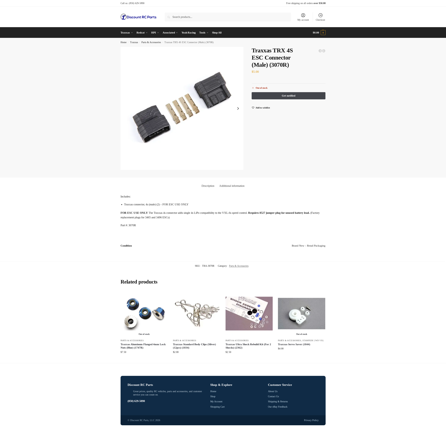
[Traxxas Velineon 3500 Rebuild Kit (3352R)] (323, 51)
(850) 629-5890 (136, 3)
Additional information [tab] (231, 185)
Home (124, 42)
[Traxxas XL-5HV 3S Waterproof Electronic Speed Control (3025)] (320, 51)
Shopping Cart (217, 406)
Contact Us (273, 396)
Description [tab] (208, 185)
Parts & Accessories (151, 42)
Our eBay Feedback (277, 406)
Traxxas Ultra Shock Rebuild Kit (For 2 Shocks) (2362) (248, 346)
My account (303, 20)
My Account (216, 401)
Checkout (320, 20)
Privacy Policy (311, 420)
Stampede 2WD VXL (313, 340)
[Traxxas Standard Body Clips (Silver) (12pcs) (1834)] (196, 313)
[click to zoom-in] (182, 108)
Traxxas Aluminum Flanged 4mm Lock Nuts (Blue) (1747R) (143, 346)
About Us (272, 391)
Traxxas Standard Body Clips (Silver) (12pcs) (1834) (194, 346)
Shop (212, 396)
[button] (319, 32)
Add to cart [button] (196, 359)
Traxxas (134, 42)
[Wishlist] (162, 295)
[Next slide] (238, 108)
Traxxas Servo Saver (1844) (294, 344)
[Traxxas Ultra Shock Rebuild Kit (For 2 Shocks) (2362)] (249, 313)
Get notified (144, 359)
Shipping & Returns (278, 401)
